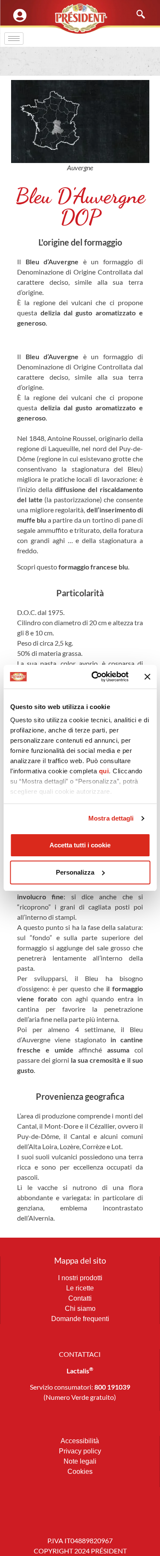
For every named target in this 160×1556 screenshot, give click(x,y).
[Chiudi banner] (147, 677)
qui (104, 771)
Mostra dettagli (111, 818)
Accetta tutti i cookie (80, 845)
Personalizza (75, 872)
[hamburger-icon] (13, 38)
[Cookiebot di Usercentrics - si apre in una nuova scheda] (95, 676)
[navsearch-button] (136, 14)
